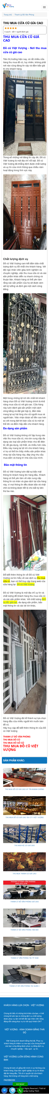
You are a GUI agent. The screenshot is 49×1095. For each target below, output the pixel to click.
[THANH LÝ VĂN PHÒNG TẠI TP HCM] (24, 946)
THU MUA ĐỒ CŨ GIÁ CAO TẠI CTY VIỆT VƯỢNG (25, 817)
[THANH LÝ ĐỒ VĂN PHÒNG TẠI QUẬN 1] (24, 974)
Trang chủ (8, 14)
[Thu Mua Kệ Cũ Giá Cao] (24, 833)
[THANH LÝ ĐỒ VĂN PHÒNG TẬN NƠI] (24, 917)
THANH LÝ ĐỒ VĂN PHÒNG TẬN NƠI (24, 930)
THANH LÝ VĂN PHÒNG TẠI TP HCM (24, 958)
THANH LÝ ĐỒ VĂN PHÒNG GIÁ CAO (24, 901)
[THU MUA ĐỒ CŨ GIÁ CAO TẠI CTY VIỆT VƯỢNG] (24, 805)
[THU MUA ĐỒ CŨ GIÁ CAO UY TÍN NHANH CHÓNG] (24, 777)
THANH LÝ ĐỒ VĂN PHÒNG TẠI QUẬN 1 (24, 986)
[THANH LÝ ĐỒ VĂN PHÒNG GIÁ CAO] (24, 889)
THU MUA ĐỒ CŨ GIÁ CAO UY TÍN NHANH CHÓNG (24, 789)
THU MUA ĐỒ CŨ (11, 739)
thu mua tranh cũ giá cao (24, 873)
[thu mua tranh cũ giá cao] (24, 861)
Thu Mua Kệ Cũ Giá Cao (24, 845)
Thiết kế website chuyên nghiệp (27, 1089)
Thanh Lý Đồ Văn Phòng (24, 14)
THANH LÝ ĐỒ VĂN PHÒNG (16, 736)
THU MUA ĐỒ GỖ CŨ (13, 742)
